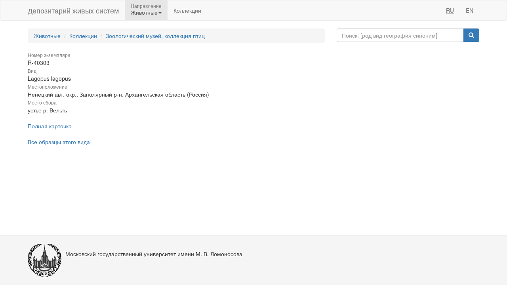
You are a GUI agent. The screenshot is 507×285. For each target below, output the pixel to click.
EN (469, 10)
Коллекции (187, 10)
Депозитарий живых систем (73, 10)
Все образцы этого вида (59, 142)
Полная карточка (50, 126)
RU (450, 10)
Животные (47, 36)
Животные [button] (144, 12)
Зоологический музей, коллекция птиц (155, 36)
